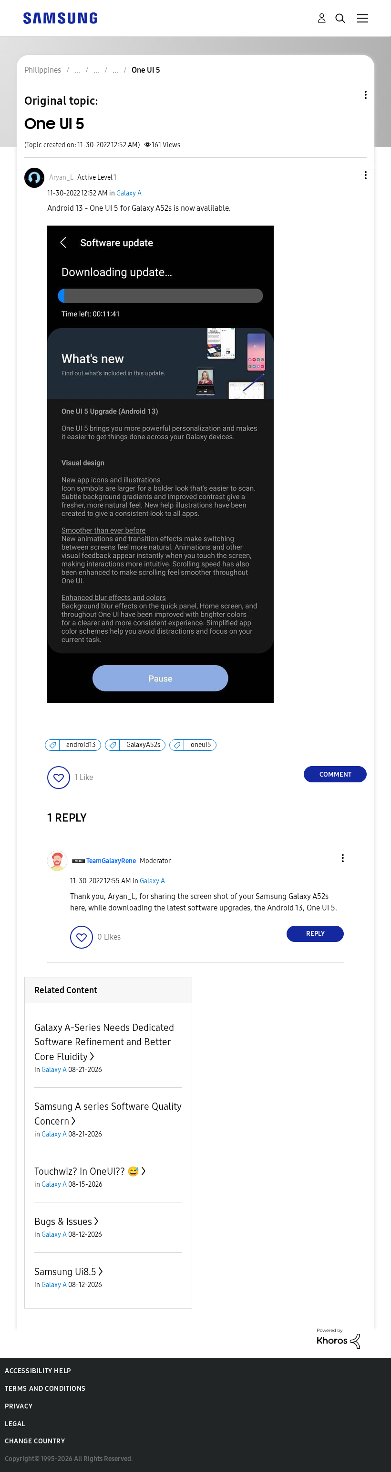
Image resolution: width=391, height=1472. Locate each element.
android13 (81, 745)
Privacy (18, 1406)
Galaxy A (129, 193)
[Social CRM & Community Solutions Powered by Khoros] (338, 1337)
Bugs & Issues (63, 1221)
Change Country (35, 1441)
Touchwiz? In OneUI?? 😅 (86, 1171)
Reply (315, 934)
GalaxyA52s (143, 745)
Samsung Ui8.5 (65, 1271)
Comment (335, 774)
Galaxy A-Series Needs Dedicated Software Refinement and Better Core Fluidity (104, 1042)
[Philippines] (60, 17)
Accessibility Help (38, 1371)
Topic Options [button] (349, 94)
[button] (350, 175)
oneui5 (201, 745)
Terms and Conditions (45, 1389)
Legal (15, 1424)
